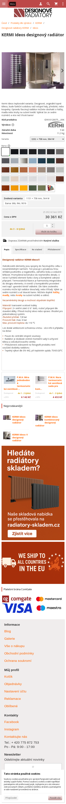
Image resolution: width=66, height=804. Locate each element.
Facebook (11, 722)
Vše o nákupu (14, 646)
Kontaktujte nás (15, 736)
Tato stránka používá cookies (22, 773)
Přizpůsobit (11, 797)
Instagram (11, 729)
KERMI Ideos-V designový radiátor (20, 437)
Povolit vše (55, 797)
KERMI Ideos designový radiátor (18, 419)
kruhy (19, 295)
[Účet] (41, 4)
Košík (8, 676)
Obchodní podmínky (19, 653)
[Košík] (56, 4)
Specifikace (20, 249)
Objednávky (13, 684)
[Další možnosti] (63, 4)
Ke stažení (37, 249)
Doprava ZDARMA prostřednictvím (33, 240)
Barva (4, 145)
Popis (6, 249)
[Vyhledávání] (48, 4)
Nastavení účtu (15, 691)
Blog (7, 631)
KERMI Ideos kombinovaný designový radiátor (47, 421)
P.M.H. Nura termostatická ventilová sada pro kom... (48, 383)
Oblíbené (11, 706)
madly (5, 295)
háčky (56, 292)
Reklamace (12, 698)
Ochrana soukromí (17, 660)
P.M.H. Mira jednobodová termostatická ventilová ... (17, 383)
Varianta (5, 139)
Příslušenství (54, 249)
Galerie (9, 638)
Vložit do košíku (49, 231)
